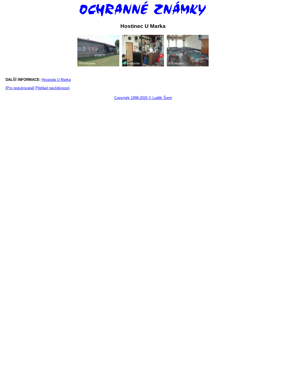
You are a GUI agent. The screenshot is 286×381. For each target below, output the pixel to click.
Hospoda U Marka (56, 80)
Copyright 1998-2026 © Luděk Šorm (143, 98)
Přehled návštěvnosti (52, 88)
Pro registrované (20, 88)
